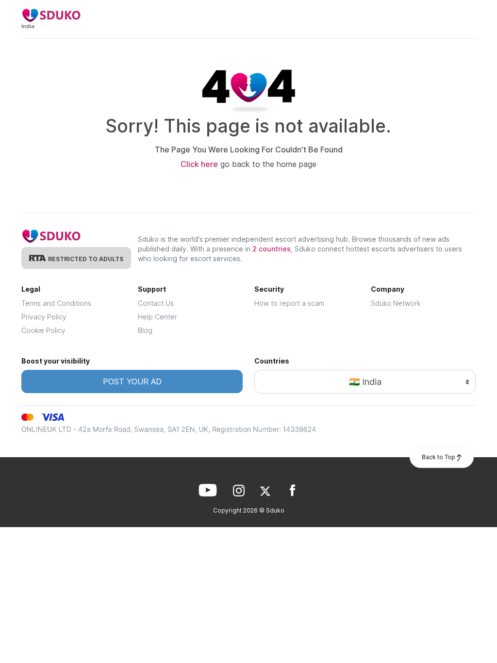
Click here (199, 164)
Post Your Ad (132, 381)
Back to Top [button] (439, 457)
